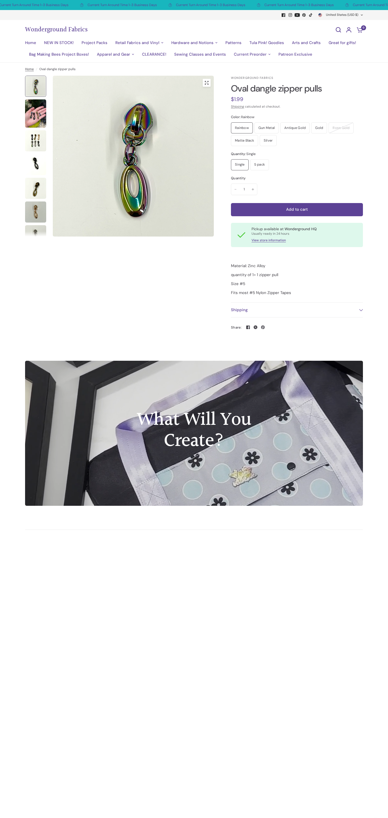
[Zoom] (207, 83)
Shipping (237, 106)
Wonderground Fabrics (56, 30)
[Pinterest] (304, 15)
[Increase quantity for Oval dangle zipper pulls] (253, 189)
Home (29, 69)
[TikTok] (310, 15)
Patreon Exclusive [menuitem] (295, 54)
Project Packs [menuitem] (94, 42)
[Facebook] (283, 15)
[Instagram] (290, 15)
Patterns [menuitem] (233, 42)
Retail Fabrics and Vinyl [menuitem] (137, 42)
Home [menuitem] (30, 42)
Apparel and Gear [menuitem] (113, 54)
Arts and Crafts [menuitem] (306, 42)
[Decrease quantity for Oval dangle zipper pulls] (235, 189)
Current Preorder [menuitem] (250, 54)
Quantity (238, 178)
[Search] (338, 30)
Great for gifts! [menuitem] (342, 42)
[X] (255, 327)
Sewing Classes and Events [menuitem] (200, 54)
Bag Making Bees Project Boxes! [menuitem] (59, 54)
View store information (269, 240)
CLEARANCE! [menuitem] (154, 54)
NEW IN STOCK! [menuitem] (59, 42)
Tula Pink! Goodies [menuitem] (266, 42)
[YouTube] (297, 15)
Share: (236, 327)
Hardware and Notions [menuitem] (192, 42)
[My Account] (349, 30)
